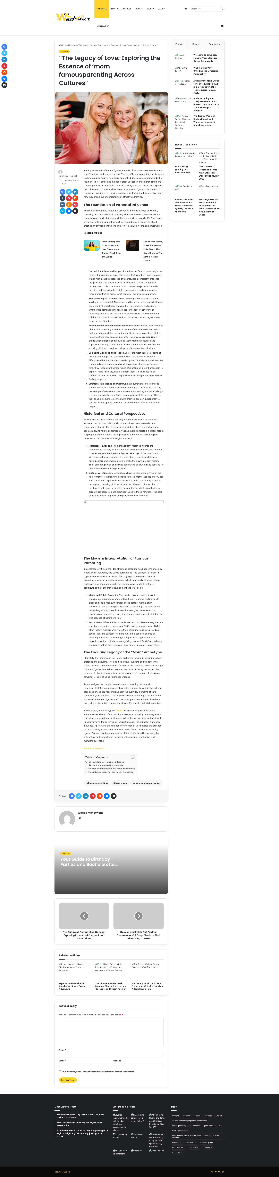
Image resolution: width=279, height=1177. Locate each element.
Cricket (219, 1116)
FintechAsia (195, 1126)
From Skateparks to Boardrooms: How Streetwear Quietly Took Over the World (111, 249)
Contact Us (102, 26)
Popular (179, 44)
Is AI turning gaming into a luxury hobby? (182, 169)
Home (64, 45)
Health (139, 9)
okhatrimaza (191, 1142)
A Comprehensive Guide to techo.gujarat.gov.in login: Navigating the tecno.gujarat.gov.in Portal (206, 86)
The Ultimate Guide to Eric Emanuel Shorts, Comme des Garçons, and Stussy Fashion (110, 986)
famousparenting (98, 783)
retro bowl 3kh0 (178, 1147)
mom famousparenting (147, 783)
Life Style (101, 9)
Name (62, 1050)
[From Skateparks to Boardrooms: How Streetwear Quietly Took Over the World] (92, 245)
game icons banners (212, 1126)
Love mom (121, 783)
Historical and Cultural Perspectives (105, 765)
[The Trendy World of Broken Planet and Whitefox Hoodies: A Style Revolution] (148, 972)
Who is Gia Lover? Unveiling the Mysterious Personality (206, 70)
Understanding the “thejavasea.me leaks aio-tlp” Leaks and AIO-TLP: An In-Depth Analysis (206, 104)
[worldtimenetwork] (72, 17)
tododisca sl (177, 1152)
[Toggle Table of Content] (131, 757)
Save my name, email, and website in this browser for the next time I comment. (98, 1071)
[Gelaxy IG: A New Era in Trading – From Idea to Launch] (139, 1154)
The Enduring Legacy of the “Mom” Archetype (110, 772)
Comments (214, 44)
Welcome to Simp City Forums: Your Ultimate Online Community (205, 57)
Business (126, 9)
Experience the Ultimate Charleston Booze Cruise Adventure (72, 986)
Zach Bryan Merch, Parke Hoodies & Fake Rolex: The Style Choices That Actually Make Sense (209, 207)
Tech (113, 9)
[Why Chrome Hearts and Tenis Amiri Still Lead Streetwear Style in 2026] (209, 158)
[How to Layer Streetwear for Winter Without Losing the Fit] (121, 1122)
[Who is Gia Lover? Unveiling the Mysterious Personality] (183, 71)
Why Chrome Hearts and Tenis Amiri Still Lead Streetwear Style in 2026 (209, 172)
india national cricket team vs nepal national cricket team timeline (195, 1136)
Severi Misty (194, 1147)
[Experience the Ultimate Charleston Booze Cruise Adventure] (75, 972)
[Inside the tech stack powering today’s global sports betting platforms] (157, 1140)
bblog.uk (175, 1116)
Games (161, 9)
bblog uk (186, 1116)
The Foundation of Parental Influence (105, 762)
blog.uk (197, 1116)
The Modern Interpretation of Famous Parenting (111, 768)
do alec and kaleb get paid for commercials (189, 1121)
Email (62, 1061)
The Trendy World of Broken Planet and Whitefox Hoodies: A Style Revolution (147, 986)
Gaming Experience (180, 1130)
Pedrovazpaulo (206, 1142)
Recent (196, 44)
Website (117, 1061)
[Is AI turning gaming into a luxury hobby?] (185, 157)
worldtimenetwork (66, 176)
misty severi (177, 1142)
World (150, 9)
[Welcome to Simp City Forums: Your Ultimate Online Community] (183, 58)
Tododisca (208, 1147)
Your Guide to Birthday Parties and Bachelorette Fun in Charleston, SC (87, 864)
